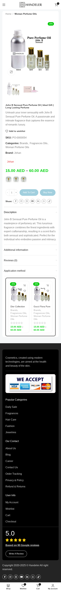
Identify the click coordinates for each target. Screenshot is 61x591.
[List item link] (30, 407)
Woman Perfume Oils (26, 14)
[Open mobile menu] (4, 5)
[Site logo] (30, 4)
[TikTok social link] (49, 201)
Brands (24, 143)
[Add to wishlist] (24, 291)
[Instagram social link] (21, 201)
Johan (17, 153)
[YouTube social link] (32, 201)
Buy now (47, 192)
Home (8, 14)
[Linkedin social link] (38, 201)
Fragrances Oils (38, 143)
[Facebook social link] (15, 201)
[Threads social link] (27, 201)
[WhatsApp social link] (43, 201)
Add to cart (29, 192)
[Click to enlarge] (11, 72)
